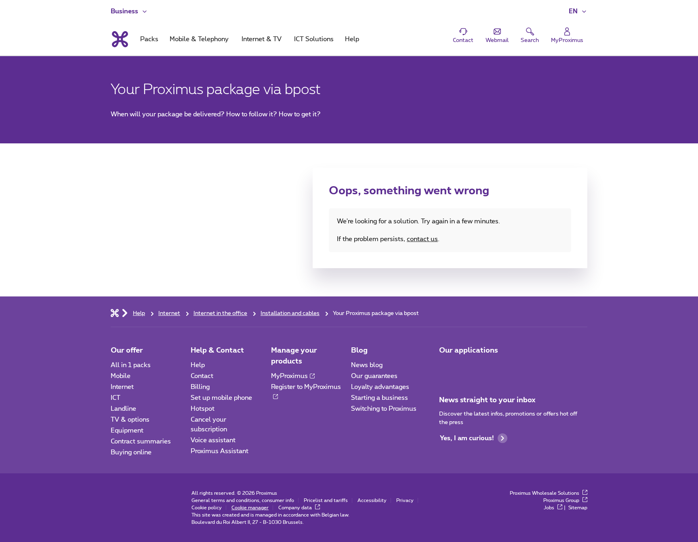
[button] (578, 11)
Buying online (131, 452)
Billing (200, 387)
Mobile (120, 376)
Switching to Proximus (383, 408)
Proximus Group (561, 500)
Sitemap (577, 507)
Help (198, 365)
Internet (122, 387)
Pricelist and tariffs (326, 500)
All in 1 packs (131, 365)
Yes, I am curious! (467, 438)
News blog (367, 365)
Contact (202, 376)
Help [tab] (352, 39)
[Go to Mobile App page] (446, 367)
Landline (123, 408)
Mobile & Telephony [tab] (199, 39)
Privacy (405, 500)
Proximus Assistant (219, 451)
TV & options (130, 419)
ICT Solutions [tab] (314, 39)
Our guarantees (374, 376)
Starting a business (379, 398)
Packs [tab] (149, 39)
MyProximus (289, 376)
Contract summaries (141, 441)
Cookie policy (206, 507)
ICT (115, 398)
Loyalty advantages (380, 387)
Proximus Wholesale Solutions (545, 493)
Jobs (549, 507)
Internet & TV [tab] (262, 39)
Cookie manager (250, 507)
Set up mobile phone (221, 398)
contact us (422, 239)
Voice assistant (213, 440)
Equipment (127, 430)
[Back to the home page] (119, 39)
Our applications (468, 350)
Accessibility (372, 500)
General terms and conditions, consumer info (242, 500)
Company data (295, 507)
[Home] (115, 313)
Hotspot (202, 408)
